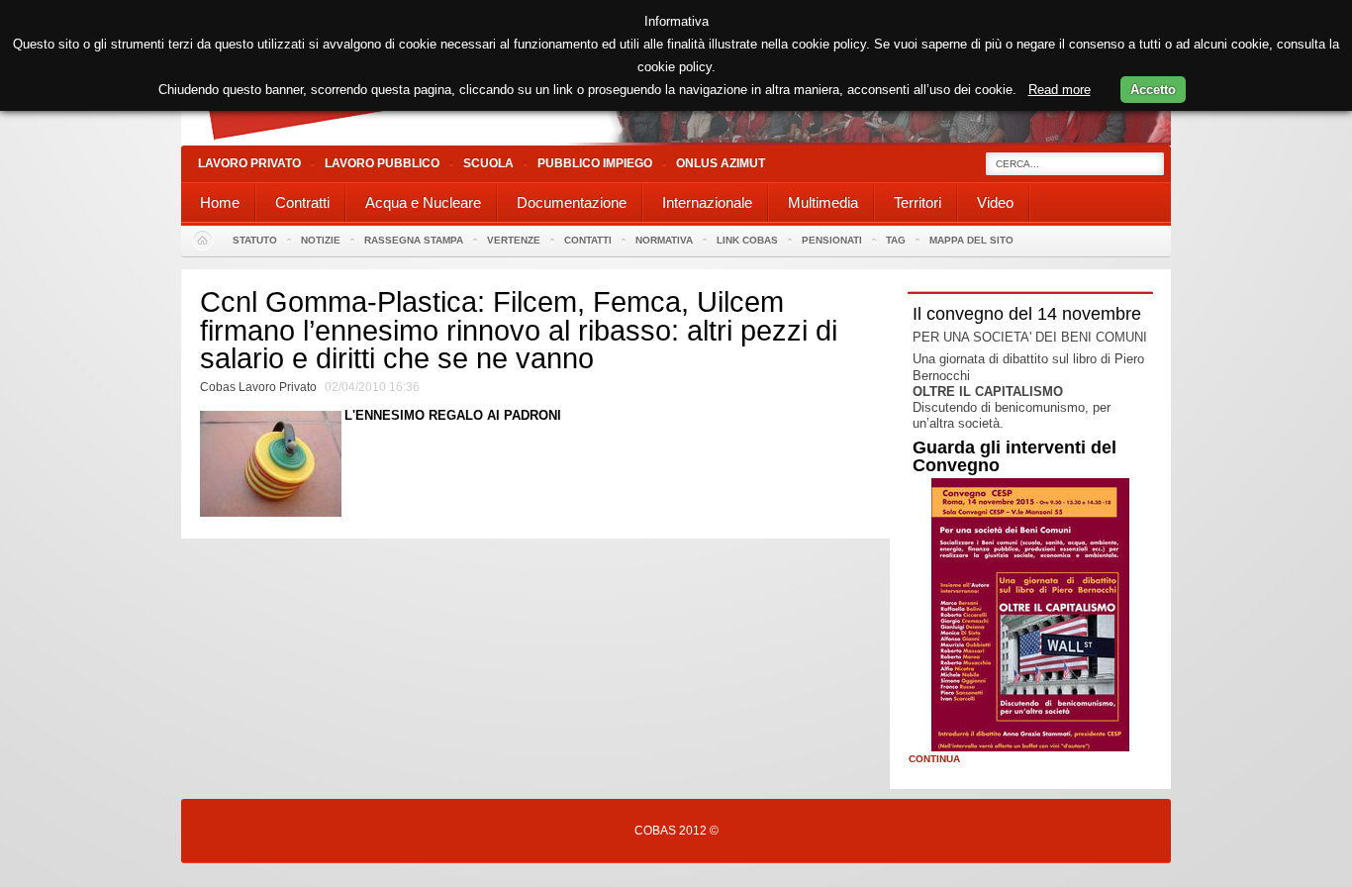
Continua (934, 759)
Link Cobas (747, 240)
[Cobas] (676, 141)
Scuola (488, 163)
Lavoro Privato (249, 163)
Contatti (588, 240)
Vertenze (513, 240)
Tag (896, 240)
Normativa (664, 240)
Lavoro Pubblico (382, 163)
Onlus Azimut (720, 163)
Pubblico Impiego (594, 163)
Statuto (255, 240)
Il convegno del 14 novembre (1027, 314)
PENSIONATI (832, 240)
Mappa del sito (971, 240)
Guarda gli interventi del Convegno (1014, 456)
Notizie (320, 240)
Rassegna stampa (413, 240)
